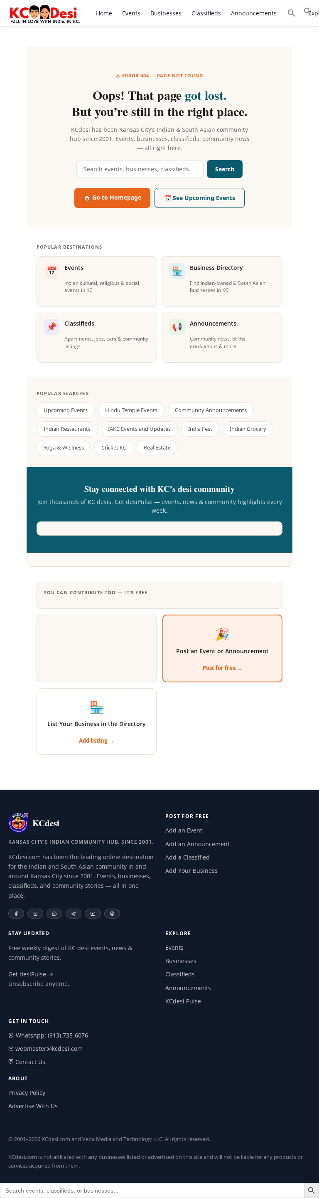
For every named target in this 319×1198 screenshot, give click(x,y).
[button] (308, 11)
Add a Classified (187, 857)
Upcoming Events (66, 410)
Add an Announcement (197, 844)
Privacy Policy (26, 1093)
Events (131, 13)
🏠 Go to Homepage (112, 197)
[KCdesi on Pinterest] (112, 914)
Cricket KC (113, 447)
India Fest (200, 428)
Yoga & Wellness (64, 447)
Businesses (166, 13)
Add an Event (183, 830)
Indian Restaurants (67, 428)
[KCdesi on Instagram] (35, 914)
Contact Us (29, 1062)
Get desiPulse (28, 974)
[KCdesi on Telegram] (73, 914)
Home (104, 13)
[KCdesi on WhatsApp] (54, 914)
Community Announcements (211, 410)
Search (224, 169)
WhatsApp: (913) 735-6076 (51, 1035)
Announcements (254, 13)
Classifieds (206, 13)
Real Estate (157, 447)
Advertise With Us (33, 1106)
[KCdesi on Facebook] (16, 914)
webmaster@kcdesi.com (48, 1048)
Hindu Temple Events (131, 410)
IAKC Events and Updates (139, 428)
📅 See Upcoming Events (199, 198)
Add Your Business (191, 870)
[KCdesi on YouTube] (93, 914)
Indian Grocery (248, 428)
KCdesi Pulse (183, 1001)
